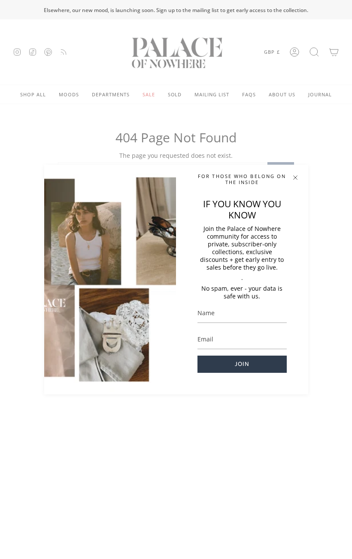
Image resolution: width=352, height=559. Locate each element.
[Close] (295, 177)
